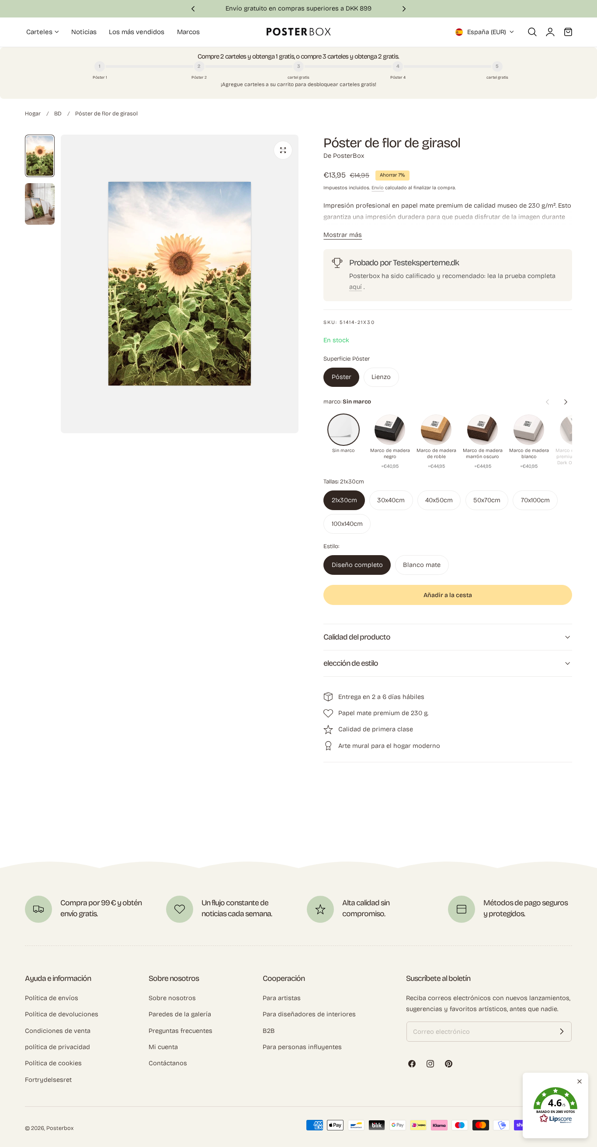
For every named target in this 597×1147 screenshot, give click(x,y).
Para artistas (282, 998)
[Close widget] (579, 1081)
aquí (355, 287)
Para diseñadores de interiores (309, 1014)
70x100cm (535, 500)
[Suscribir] (561, 1031)
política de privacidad (57, 1047)
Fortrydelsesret (48, 1079)
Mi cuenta (163, 1047)
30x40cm (391, 500)
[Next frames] (565, 401)
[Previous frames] (547, 401)
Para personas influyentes (302, 1047)
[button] (532, 32)
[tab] (40, 156)
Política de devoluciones (61, 1014)
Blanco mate (422, 564)
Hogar (33, 113)
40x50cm (439, 500)
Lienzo (381, 377)
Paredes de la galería (180, 1014)
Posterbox (59, 1128)
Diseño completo (357, 564)
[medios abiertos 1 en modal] (283, 150)
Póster (341, 377)
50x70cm (486, 500)
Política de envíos (51, 998)
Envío (377, 188)
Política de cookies (53, 1063)
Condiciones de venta (57, 1030)
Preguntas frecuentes (180, 1030)
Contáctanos (168, 1063)
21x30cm (344, 500)
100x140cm (347, 524)
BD (58, 113)
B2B (269, 1030)
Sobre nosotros (172, 998)
